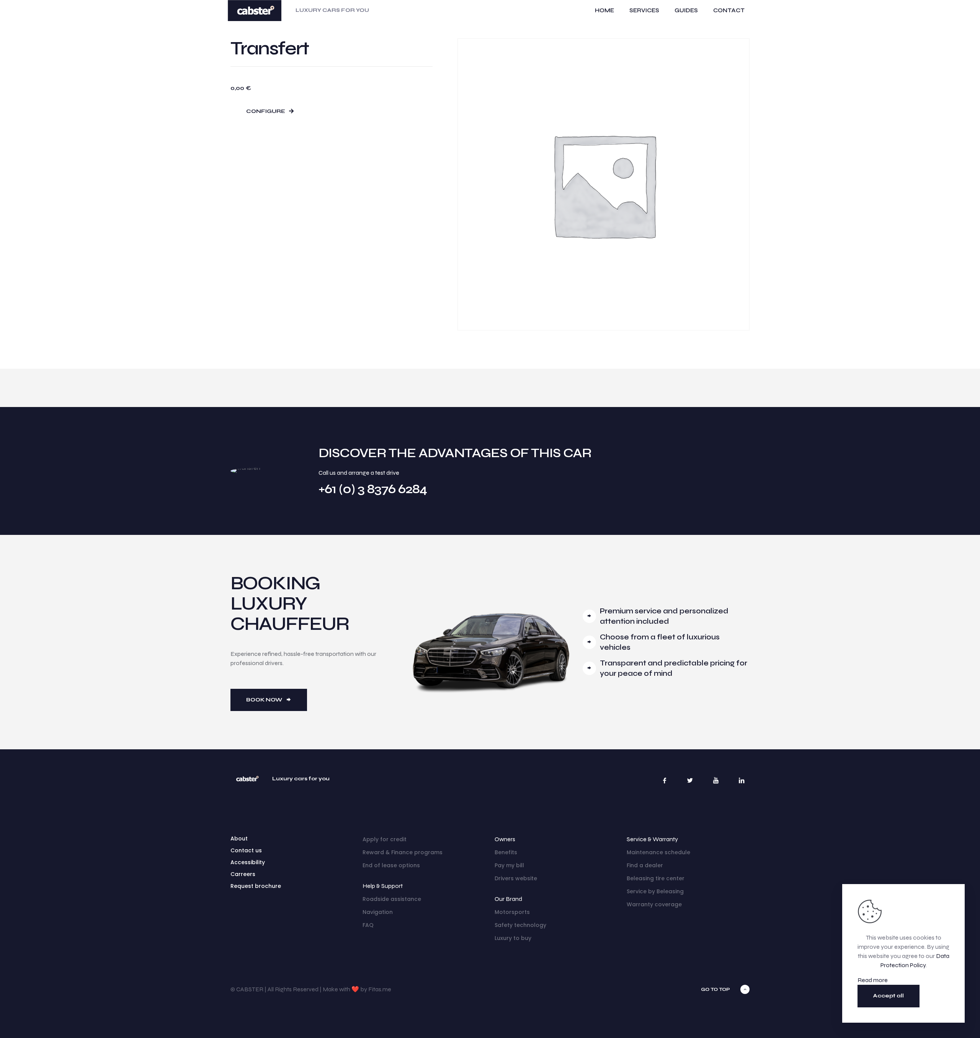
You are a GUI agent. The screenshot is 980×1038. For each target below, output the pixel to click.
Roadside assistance (392, 899)
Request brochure (255, 886)
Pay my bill (509, 865)
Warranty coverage (654, 904)
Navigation (378, 912)
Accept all (888, 995)
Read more (873, 980)
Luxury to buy (513, 938)
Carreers (242, 874)
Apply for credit (385, 839)
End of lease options (391, 865)
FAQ (368, 925)
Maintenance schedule (658, 852)
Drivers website (516, 878)
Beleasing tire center (655, 878)
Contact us (246, 850)
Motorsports (512, 912)
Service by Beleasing (655, 891)
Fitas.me (379, 989)
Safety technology (520, 925)
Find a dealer (645, 865)
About (239, 838)
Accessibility (247, 862)
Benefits (506, 852)
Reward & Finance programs (403, 852)
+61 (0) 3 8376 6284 (372, 489)
